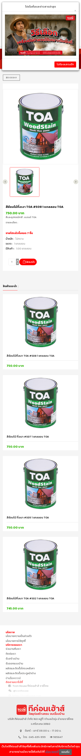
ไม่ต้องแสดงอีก (65, 64)
